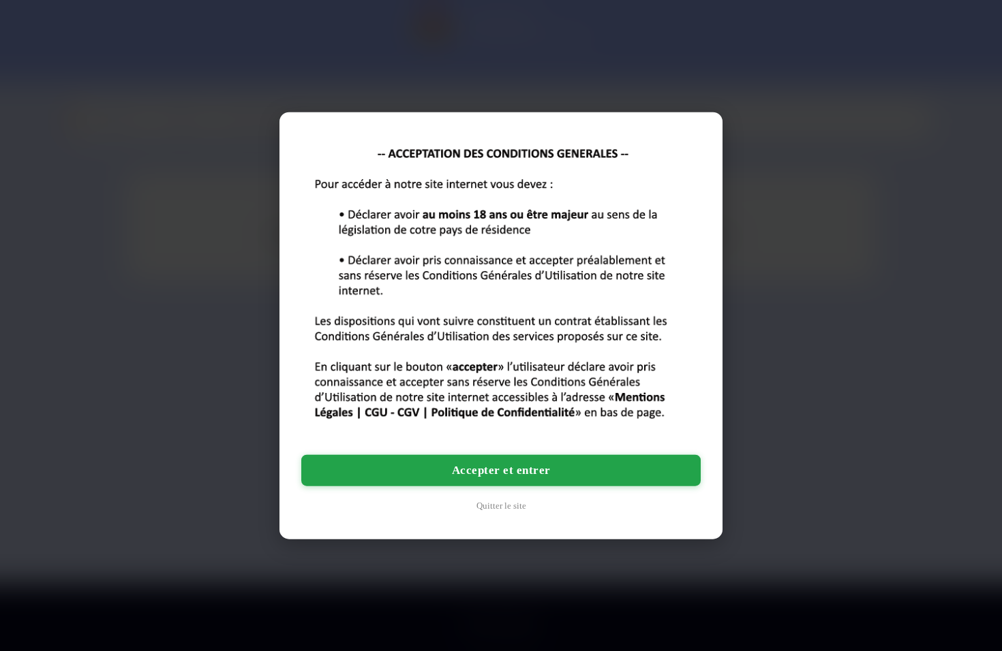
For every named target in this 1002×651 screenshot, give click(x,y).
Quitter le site (501, 505)
